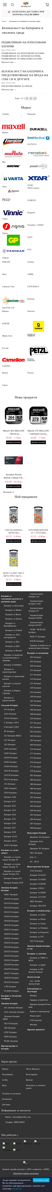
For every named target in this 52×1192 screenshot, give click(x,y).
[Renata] (38, 153)
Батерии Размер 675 (13, 878)
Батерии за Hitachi (13, 651)
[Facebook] (5, 1128)
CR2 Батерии (10, 1028)
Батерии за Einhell (13, 630)
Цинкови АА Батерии (40, 837)
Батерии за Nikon (38, 919)
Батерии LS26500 (38, 884)
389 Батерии (35, 789)
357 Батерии (35, 723)
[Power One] (38, 166)
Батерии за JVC (37, 937)
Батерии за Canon (38, 924)
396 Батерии (35, 819)
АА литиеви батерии (13, 1008)
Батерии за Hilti (12, 646)
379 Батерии (35, 771)
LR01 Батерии (10, 788)
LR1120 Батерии (11, 775)
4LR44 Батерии (11, 766)
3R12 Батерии (36, 853)
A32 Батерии (10, 745)
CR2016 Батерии (11, 934)
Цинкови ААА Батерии (36, 842)
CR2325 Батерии (11, 952)
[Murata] (13, 153)
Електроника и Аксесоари (34, 990)
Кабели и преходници (40, 1011)
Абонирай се (8, 492)
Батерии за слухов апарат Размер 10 (11, 858)
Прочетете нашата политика (26, 1173)
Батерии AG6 (10, 823)
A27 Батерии (10, 740)
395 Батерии (35, 815)
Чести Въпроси (33, 1069)
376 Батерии (35, 762)
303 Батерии (35, 662)
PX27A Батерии (11, 780)
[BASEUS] (38, 326)
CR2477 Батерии (11, 973)
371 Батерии (35, 754)
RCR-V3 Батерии (37, 637)
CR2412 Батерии (11, 960)
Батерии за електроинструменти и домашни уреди (12, 599)
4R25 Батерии (36, 901)
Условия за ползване (11, 1094)
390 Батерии (35, 793)
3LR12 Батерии (11, 845)
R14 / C (33, 857)
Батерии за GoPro (38, 915)
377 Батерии (35, 767)
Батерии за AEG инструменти (12, 636)
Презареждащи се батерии (9, 1047)
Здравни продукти (36, 1030)
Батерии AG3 (10, 810)
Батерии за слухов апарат (10, 851)
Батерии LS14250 (38, 875)
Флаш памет (35, 1016)
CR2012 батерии (11, 930)
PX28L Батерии (11, 1041)
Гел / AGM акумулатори (34, 982)
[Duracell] (38, 129)
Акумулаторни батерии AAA (36, 602)
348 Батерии (35, 714)
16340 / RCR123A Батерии (37, 631)
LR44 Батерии (10, 762)
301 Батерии (35, 657)
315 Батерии (35, 670)
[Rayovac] (13, 166)
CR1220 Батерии (11, 908)
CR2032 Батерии (11, 943)
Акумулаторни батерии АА (36, 595)
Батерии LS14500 (38, 879)
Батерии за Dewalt (13, 619)
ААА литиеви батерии (14, 1012)
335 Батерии (35, 692)
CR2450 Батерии (11, 969)
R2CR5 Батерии (37, 641)
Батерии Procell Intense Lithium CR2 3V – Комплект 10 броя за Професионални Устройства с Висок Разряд (14, 476)
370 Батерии (35, 749)
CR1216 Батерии (11, 903)
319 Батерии (35, 679)
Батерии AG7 (10, 828)
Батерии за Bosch (13, 614)
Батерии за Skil (12, 642)
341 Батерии (35, 701)
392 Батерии (35, 802)
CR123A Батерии (11, 982)
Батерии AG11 (10, 841)
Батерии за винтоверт (14, 606)
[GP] (13, 240)
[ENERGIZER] (13, 141)
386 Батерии (35, 784)
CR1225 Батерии (11, 912)
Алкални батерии (9, 705)
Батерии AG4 (10, 815)
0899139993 (19, 1122)
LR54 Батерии (10, 793)
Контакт (29, 1080)
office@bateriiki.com (21, 1117)
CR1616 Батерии (11, 916)
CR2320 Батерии (11, 947)
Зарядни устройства (39, 1000)
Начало (4, 21)
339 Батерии (35, 697)
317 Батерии (35, 675)
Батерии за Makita (13, 610)
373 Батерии (35, 758)
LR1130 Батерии (11, 771)
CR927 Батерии (11, 895)
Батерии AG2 (10, 806)
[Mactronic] (13, 190)
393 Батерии (35, 806)
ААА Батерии (10, 714)
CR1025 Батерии (11, 899)
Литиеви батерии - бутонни (10, 889)
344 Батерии (35, 705)
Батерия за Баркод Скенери (11, 692)
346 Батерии (35, 710)
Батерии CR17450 (38, 906)
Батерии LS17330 (38, 897)
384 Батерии (35, 780)
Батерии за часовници (37, 653)
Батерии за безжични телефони (11, 997)
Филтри (33, 1025)
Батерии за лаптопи (36, 954)
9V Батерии (9, 731)
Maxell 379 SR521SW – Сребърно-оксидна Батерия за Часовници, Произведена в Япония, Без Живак (38, 433)
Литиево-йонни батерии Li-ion (38, 947)
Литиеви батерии (9, 1004)
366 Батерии (35, 745)
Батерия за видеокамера (38, 911)
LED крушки (36, 1020)
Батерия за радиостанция (8, 699)
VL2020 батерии (11, 991)
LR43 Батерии (10, 753)
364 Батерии (35, 736)
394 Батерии (35, 810)
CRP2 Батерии (10, 1037)
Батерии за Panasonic (39, 932)
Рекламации (7, 1074)
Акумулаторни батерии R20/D (36, 616)
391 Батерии (35, 797)
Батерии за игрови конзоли (11, 684)
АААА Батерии (11, 718)
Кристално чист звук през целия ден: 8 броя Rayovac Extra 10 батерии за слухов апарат (13, 574)
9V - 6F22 (34, 862)
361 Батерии (35, 727)
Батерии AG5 (10, 819)
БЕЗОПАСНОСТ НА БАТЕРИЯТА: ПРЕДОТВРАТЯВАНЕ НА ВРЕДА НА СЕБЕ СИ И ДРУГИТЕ (25, 75)
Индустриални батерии (38, 867)
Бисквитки (7, 1099)
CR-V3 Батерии (37, 941)
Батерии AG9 (10, 832)
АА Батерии (9, 709)
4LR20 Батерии (11, 758)
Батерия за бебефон (13, 665)
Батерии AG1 (10, 801)
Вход (4, 1085)
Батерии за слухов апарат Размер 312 (11, 872)
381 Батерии (35, 775)
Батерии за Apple (37, 965)
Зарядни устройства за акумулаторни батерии (39, 646)
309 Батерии (35, 666)
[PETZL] (38, 351)
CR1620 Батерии (11, 921)
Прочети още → (9, 62)
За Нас (5, 1080)
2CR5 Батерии (10, 1032)
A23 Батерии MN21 (12, 736)
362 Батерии (35, 732)
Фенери (33, 996)
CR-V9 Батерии (11, 1024)
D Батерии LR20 (11, 727)
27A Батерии (9, 784)
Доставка (6, 1105)
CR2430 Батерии (11, 965)
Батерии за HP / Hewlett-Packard (36, 970)
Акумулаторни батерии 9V (36, 609)
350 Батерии (35, 718)
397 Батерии (35, 824)
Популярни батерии (36, 833)
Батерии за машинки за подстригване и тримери (12, 658)
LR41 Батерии (10, 749)
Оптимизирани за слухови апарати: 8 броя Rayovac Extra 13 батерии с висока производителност (38, 531)
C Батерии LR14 (11, 723)
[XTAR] (38, 178)
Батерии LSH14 (37, 888)
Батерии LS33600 (38, 893)
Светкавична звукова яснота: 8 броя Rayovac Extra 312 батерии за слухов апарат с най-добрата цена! (14, 531)
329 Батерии (35, 688)
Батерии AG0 (10, 797)
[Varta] (13, 178)
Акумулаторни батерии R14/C (36, 623)
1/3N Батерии (10, 987)
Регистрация (31, 1074)
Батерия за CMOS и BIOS (38, 959)
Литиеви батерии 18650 (11, 1017)
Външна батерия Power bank (40, 1005)
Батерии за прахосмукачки (9, 670)
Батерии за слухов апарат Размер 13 (11, 865)
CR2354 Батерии (11, 956)
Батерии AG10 (10, 837)
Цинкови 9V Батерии (39, 849)
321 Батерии (35, 683)
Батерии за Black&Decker (10, 624)
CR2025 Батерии (11, 938)
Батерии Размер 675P (13, 883)
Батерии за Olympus (39, 928)
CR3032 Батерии (11, 978)
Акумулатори (33, 977)
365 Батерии (35, 740)
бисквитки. (17, 1189)
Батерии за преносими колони (13, 677)
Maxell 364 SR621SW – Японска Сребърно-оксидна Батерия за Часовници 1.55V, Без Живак (13, 433)
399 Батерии (35, 828)
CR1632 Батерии (11, 925)
